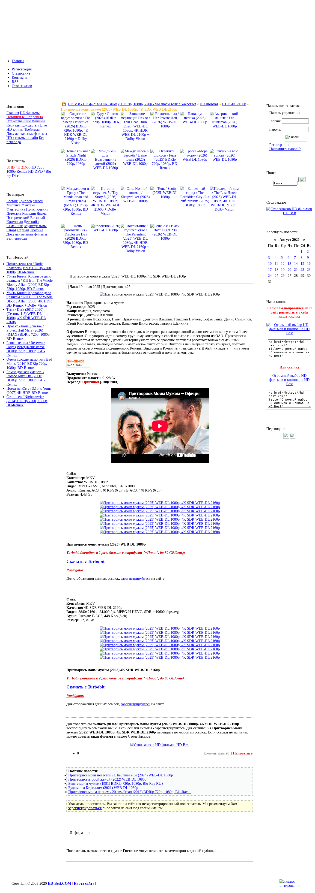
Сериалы (13, 125)
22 (302, 270)
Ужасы (38, 201)
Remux (22, 171)
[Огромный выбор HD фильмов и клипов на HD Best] (289, 333)
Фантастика (15, 209)
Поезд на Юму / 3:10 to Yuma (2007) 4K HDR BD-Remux (28, 390)
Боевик (12, 201)
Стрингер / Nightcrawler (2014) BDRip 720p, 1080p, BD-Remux (27, 401)
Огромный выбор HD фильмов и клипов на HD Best (289, 380)
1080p (11, 171)
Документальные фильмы (26, 134)
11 (276, 263)
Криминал (14, 222)
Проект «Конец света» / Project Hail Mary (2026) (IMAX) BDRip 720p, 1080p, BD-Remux (28, 332)
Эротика (36, 230)
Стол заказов (22, 86)
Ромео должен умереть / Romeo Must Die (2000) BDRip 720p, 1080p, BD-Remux (25, 378)
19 (283, 270)
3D (33, 167)
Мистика (13, 205)
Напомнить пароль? (285, 149)
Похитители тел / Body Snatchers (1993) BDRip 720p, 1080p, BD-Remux (29, 268)
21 (296, 270)
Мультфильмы (35, 226)
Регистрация (22, 69)
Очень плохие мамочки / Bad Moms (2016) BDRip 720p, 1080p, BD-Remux (29, 363)
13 (289, 263)
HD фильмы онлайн (22, 138)
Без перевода (16, 238)
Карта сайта (84, 883)
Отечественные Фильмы (25, 121)
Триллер (25, 201)
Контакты (19, 77)
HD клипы (14, 129)
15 (302, 263)
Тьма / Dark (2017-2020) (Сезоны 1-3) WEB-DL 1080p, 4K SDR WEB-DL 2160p (26, 316)
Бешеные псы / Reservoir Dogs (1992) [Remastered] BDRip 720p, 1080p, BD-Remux (25, 349)
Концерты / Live (34, 125)
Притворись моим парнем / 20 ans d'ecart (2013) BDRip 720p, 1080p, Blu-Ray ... (129, 792)
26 (283, 276)
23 (309, 270)
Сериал (23, 230)
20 (289, 270)
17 (270, 270)
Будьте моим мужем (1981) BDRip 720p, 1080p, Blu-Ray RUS (115, 783)
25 (276, 276)
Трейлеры (32, 129)
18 (276, 270)
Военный (37, 218)
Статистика (21, 73)
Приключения (37, 209)
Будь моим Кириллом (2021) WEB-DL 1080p (103, 788)
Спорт (11, 230)
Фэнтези (28, 205)
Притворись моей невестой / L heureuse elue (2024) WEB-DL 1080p (120, 775)
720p (40, 167)
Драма (42, 213)
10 (270, 263)
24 (270, 276)
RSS (15, 82)
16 (309, 263)
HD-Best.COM (59, 883)
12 (283, 263)
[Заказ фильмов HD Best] (159, 745)
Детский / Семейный (22, 224)
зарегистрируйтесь (135, 578)
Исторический (17, 218)
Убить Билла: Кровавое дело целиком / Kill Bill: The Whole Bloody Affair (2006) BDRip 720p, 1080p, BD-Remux (29, 282)
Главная (18, 61)
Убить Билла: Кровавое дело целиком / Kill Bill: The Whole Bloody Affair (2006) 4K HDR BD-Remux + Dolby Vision (29, 299)
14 (296, 263)
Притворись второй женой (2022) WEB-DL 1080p (107, 779)
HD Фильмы (30, 113)
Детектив (13, 213)
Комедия (29, 213)
